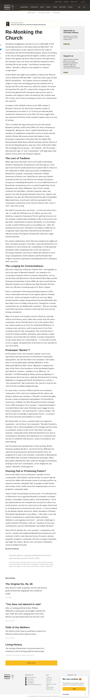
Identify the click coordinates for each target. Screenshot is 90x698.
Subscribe (58, 1)
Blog (42, 7)
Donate (66, 1)
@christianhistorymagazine (34, 684)
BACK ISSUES (32, 12)
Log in (83, 1)
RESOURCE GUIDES (44, 12)
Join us (48, 682)
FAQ (47, 685)
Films (55, 7)
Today (48, 7)
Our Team (48, 680)
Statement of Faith (51, 684)
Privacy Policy (50, 687)
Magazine (24, 7)
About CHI (73, 1)
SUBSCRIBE (56, 12)
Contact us (49, 677)
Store (70, 7)
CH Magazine (30, 681)
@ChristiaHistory (31, 677)
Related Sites (49, 689)
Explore (62, 7)
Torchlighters (30, 682)
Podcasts (34, 7)
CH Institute (30, 679)
